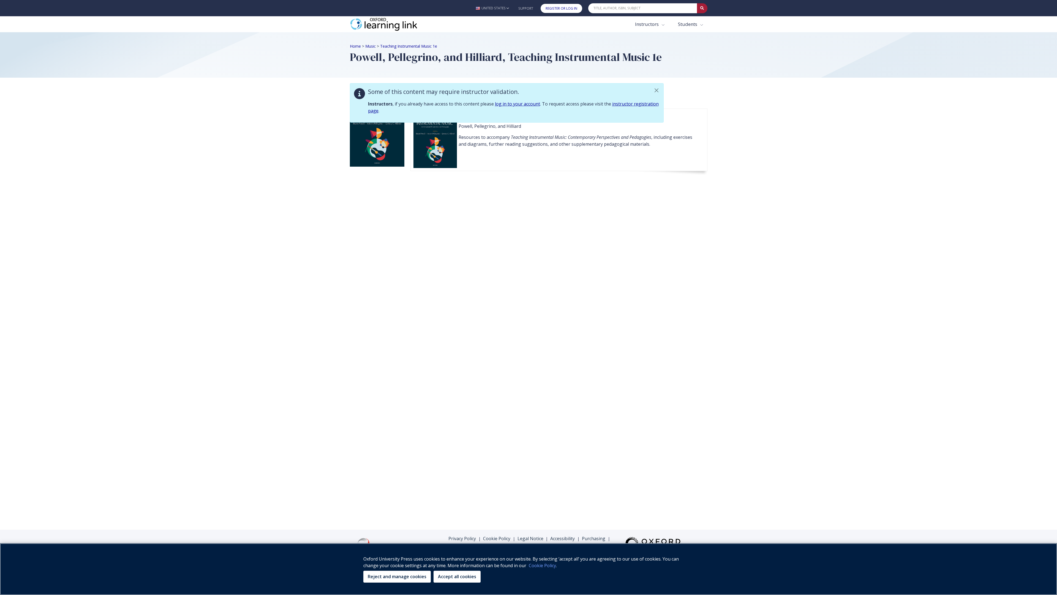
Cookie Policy (496, 539)
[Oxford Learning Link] (391, 24)
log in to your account (517, 104)
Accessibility (562, 539)
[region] (528, 569)
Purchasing (593, 539)
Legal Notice (530, 539)
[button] (492, 8)
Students (688, 24)
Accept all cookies (457, 577)
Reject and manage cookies (397, 577)
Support (525, 8)
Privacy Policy (462, 539)
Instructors (647, 24)
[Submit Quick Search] (702, 8)
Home (355, 46)
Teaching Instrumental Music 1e (408, 46)
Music (370, 46)
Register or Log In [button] (561, 8)
